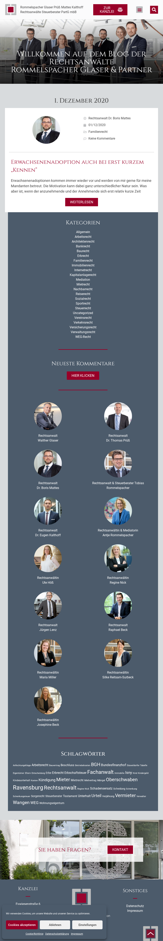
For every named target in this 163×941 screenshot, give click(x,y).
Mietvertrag (90, 780)
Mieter (63, 779)
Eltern (28, 773)
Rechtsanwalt (60, 788)
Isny (128, 772)
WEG (34, 803)
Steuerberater (53, 796)
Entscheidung (38, 773)
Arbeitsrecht (83, 237)
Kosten (34, 780)
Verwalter (141, 796)
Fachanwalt (100, 772)
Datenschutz (135, 906)
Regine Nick (83, 788)
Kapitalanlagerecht (83, 275)
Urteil (96, 795)
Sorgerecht (38, 796)
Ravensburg (28, 787)
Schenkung (131, 789)
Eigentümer (18, 773)
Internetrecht (83, 270)
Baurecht (83, 251)
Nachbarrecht (83, 289)
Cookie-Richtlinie (34, 933)
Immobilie (119, 773)
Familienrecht (98, 132)
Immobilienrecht (83, 265)
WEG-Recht (83, 337)
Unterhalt (84, 796)
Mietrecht (83, 284)
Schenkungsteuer (21, 796)
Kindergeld (143, 773)
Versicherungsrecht (83, 327)
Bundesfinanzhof (113, 765)
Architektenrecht (83, 241)
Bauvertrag (54, 765)
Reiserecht (83, 294)
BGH (95, 764)
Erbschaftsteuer (75, 773)
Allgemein (83, 232)
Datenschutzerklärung (57, 933)
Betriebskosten (82, 765)
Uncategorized (83, 313)
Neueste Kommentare (82, 363)
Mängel (101, 780)
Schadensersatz (101, 788)
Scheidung (119, 788)
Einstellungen (87, 925)
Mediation (83, 280)
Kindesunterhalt (21, 780)
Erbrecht (83, 256)
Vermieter (125, 795)
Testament (70, 796)
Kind (135, 773)
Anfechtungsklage (22, 765)
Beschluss (67, 765)
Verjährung (108, 796)
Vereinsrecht (83, 318)
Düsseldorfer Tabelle (137, 765)
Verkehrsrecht (83, 322)
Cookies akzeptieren (22, 925)
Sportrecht (83, 303)
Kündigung (47, 780)
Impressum (77, 933)
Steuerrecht (83, 308)
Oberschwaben (122, 779)
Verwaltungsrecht (83, 332)
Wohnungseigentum (51, 803)
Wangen (21, 802)
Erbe (48, 772)
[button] (139, 9)
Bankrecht (83, 246)
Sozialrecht (83, 299)
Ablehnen (55, 925)
